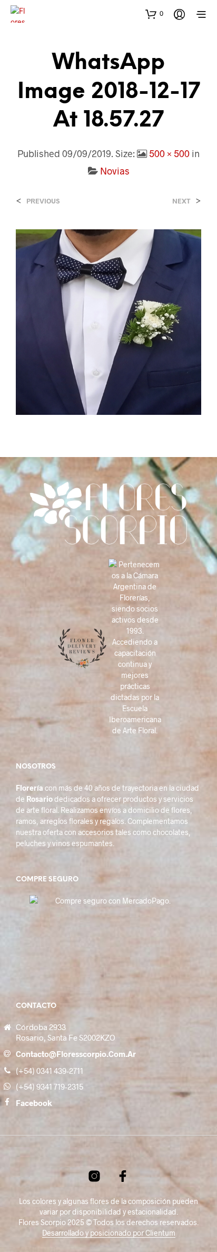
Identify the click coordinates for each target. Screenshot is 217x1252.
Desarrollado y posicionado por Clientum (108, 1233)
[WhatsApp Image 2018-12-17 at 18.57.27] (108, 321)
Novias (115, 171)
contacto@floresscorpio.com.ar (76, 1054)
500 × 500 (169, 153)
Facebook (34, 1103)
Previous (43, 201)
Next (181, 201)
